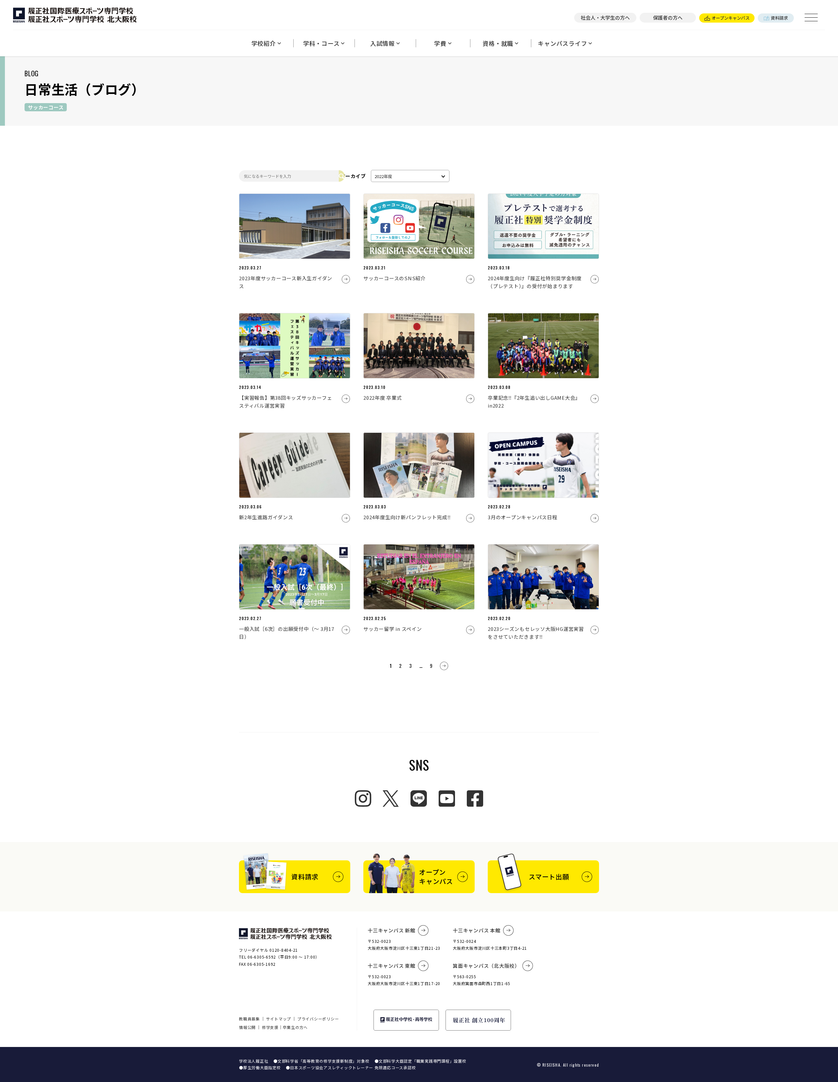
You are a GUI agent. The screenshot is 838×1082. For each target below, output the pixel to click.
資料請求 (779, 18)
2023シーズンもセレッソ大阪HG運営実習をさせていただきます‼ (536, 632)
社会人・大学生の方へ (605, 17)
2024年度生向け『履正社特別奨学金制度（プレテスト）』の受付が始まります (535, 282)
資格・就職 (498, 43)
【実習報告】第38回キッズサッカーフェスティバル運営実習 (285, 401)
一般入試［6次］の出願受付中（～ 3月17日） (286, 632)
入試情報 (382, 43)
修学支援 (270, 1027)
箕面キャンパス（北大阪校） (486, 965)
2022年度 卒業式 (382, 397)
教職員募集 (249, 1018)
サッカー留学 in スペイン (392, 628)
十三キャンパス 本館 (477, 930)
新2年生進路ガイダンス (266, 517)
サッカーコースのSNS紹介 (394, 278)
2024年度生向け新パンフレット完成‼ (406, 517)
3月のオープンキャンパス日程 (522, 517)
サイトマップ (278, 1018)
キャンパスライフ (562, 43)
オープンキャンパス (731, 18)
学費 (440, 43)
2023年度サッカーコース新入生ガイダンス (285, 282)
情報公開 (247, 1027)
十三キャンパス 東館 (391, 965)
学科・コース (321, 43)
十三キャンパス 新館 (391, 930)
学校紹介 (263, 43)
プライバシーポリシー (318, 1018)
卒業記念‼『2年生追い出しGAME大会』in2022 (534, 401)
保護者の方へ (668, 17)
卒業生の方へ (295, 1027)
